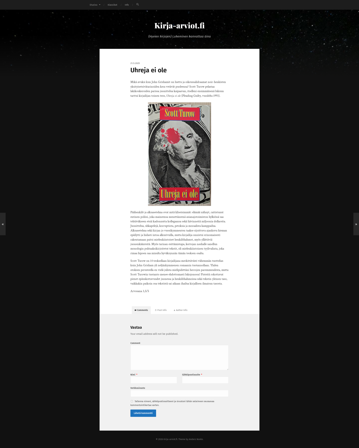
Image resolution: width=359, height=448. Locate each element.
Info (127, 5)
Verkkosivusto (137, 388)
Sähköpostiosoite (192, 374)
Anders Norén (196, 439)
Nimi (133, 374)
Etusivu (93, 5)
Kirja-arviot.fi (179, 25)
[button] (138, 4)
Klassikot (112, 5)
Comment (135, 343)
